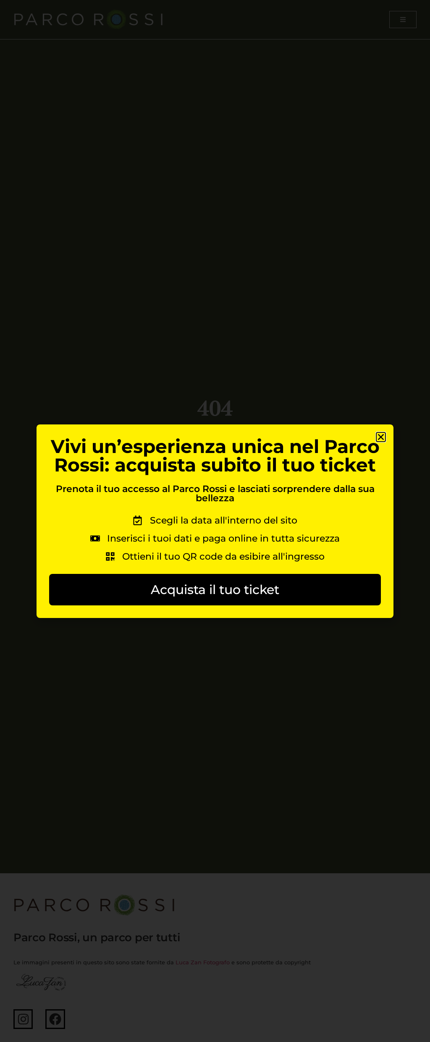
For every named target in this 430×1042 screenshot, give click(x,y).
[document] (215, 521)
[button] (381, 437)
